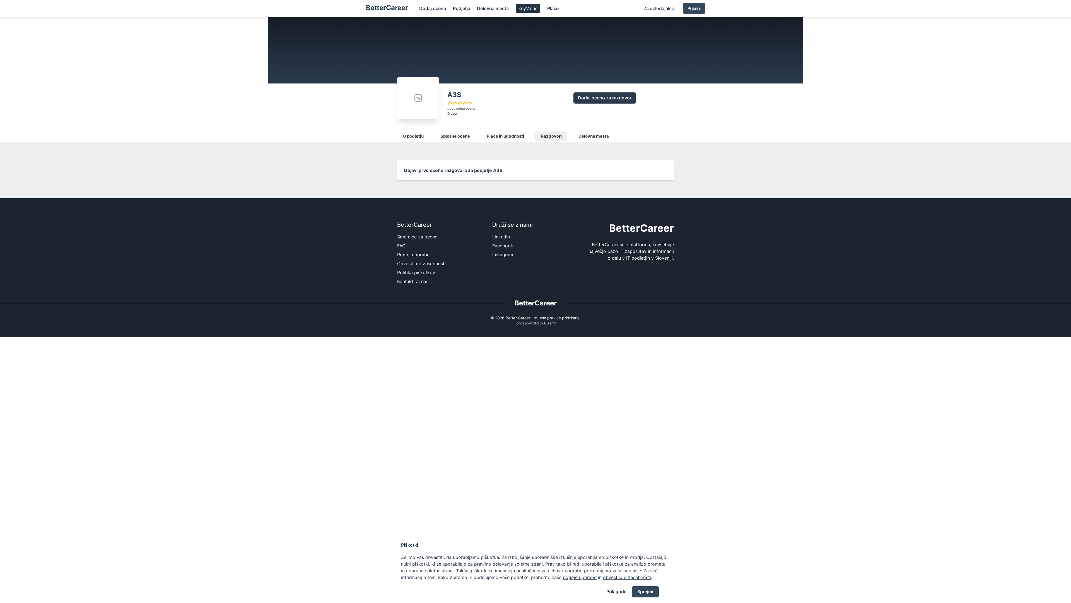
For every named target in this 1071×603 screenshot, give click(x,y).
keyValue (527, 8)
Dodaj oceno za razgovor (604, 97)
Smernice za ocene (417, 237)
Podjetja (461, 8)
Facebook (502, 245)
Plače (553, 8)
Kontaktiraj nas (412, 281)
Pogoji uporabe (413, 254)
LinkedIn (501, 237)
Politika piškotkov (416, 272)
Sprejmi (645, 591)
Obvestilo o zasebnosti (421, 263)
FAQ (401, 245)
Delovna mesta (493, 8)
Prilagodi (615, 591)
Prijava (694, 8)
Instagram (502, 254)
